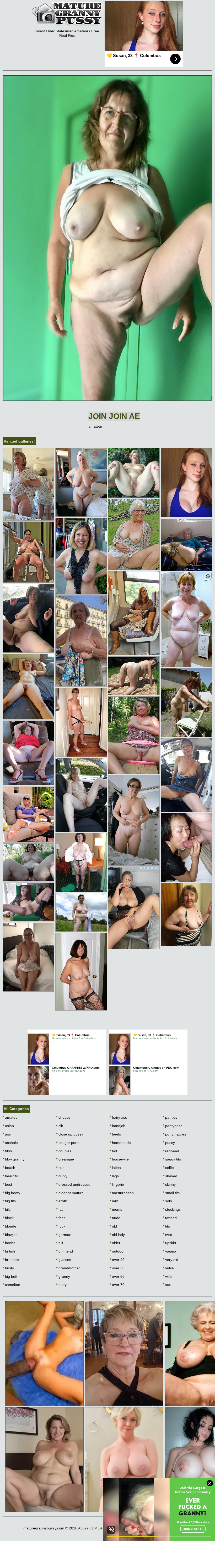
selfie (168, 1167)
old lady (117, 1235)
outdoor (117, 1251)
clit (59, 1126)
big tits (9, 1201)
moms (116, 1209)
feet (60, 1218)
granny (63, 1276)
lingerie (117, 1184)
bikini (8, 1209)
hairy (61, 1285)
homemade (120, 1142)
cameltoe (11, 1285)
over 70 (117, 1285)
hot (113, 1151)
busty (8, 1268)
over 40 (117, 1260)
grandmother (68, 1268)
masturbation (122, 1193)
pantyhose (172, 1126)
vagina (169, 1251)
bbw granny (13, 1159)
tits (166, 1226)
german (63, 1235)
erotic (62, 1201)
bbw (7, 1151)
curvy (61, 1176)
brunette (11, 1260)
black (8, 1218)
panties (170, 1117)
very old (170, 1260)
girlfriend (64, 1251)
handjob (117, 1126)
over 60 (117, 1276)
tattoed (170, 1218)
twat (167, 1235)
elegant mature (70, 1193)
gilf (59, 1243)
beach (9, 1167)
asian (8, 1126)
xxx (167, 1285)
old (113, 1226)
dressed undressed (73, 1184)
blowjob (10, 1235)
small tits (171, 1193)
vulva (168, 1268)
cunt (61, 1167)
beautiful (11, 1176)
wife (167, 1276)
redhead (171, 1151)
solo (167, 1201)
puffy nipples (174, 1134)
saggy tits (172, 1159)
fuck (60, 1226)
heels (115, 1134)
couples (63, 1151)
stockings (172, 1209)
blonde (9, 1226)
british (9, 1251)
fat (59, 1209)
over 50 (117, 1268)
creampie (65, 1159)
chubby (63, 1117)
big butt (10, 1276)
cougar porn (67, 1142)
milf (114, 1201)
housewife (119, 1159)
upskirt (169, 1243)
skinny (169, 1184)
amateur (11, 1117)
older (115, 1243)
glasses (63, 1260)
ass (7, 1134)
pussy (169, 1142)
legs (114, 1176)
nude (115, 1218)
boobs (9, 1243)
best (7, 1184)
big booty (11, 1193)
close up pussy (69, 1134)
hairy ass (118, 1117)
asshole (10, 1142)
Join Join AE (114, 416)
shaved (170, 1176)
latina (115, 1167)
